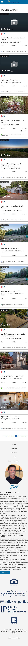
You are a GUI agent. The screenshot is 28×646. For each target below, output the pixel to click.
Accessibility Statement (9, 631)
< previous (5, 436)
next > (25, 436)
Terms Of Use (8, 629)
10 (22, 436)
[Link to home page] (14, 2)
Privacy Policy (18, 629)
